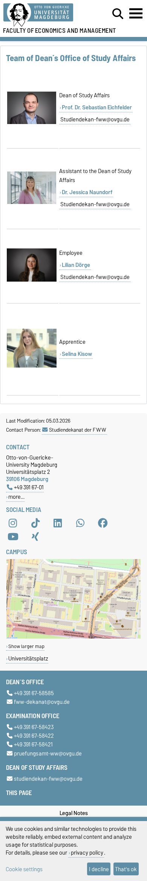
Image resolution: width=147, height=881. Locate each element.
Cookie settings (24, 869)
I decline (99, 869)
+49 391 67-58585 (34, 693)
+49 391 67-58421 (33, 744)
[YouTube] (13, 537)
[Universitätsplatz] (73, 637)
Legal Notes (74, 813)
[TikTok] (35, 523)
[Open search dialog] (117, 14)
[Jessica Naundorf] (32, 202)
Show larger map (26, 646)
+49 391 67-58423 (34, 727)
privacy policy (87, 852)
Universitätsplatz (28, 658)
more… (16, 496)
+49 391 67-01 (29, 487)
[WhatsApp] (80, 523)
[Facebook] (103, 523)
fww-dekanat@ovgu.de (42, 701)
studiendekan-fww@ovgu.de (48, 778)
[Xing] (35, 537)
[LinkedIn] (57, 523)
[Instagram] (13, 523)
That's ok (126, 869)
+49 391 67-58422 (34, 736)
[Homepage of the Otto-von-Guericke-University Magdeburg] (45, 15)
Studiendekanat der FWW (77, 429)
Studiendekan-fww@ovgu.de (95, 119)
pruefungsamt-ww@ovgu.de (48, 753)
